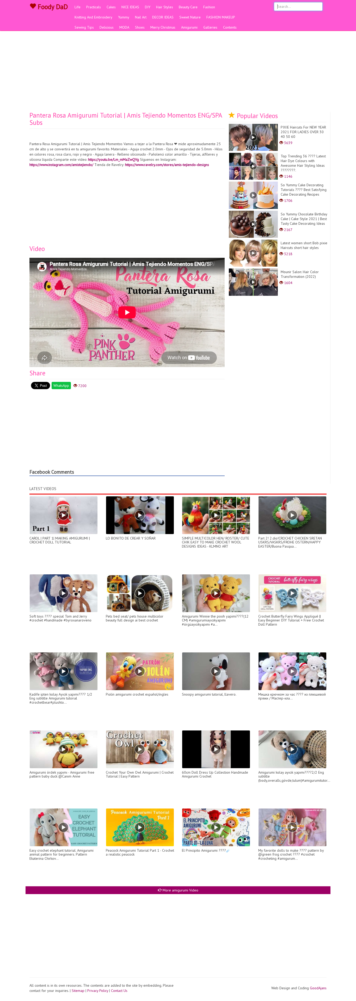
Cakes (111, 7)
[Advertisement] (178, 72)
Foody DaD (52, 7)
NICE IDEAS (130, 7)
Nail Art (140, 17)
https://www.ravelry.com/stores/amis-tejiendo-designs (167, 164)
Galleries (210, 27)
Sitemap (78, 990)
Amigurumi (189, 27)
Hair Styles (164, 7)
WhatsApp (61, 385)
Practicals (93, 7)
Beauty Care (188, 7)
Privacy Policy (97, 990)
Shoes (140, 27)
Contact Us (119, 990)
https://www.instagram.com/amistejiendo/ (61, 164)
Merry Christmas (162, 27)
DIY (147, 7)
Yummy (123, 17)
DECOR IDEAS (163, 17)
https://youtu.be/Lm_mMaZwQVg (113, 159)
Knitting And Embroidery (93, 17)
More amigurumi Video (180, 890)
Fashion (209, 7)
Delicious (107, 27)
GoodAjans (318, 988)
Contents (230, 27)
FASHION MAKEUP (220, 17)
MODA (124, 27)
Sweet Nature (190, 17)
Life (78, 7)
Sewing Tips (84, 27)
